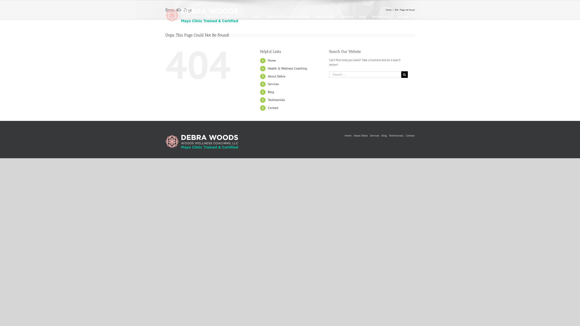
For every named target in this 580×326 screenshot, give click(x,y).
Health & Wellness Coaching (287, 68)
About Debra (276, 76)
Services (273, 84)
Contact (273, 108)
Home (272, 60)
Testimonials (276, 100)
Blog (271, 92)
